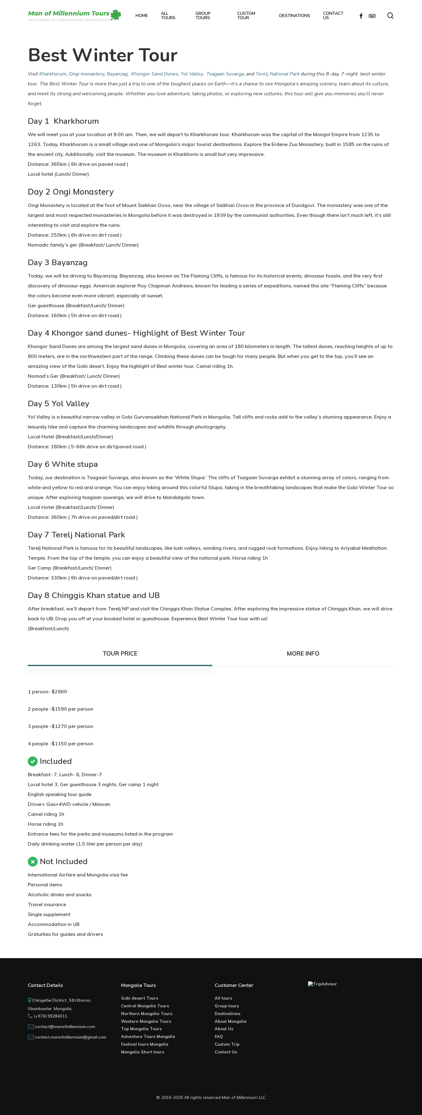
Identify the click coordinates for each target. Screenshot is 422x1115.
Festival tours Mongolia (144, 1044)
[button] (120, 653)
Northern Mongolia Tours (146, 1013)
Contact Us (226, 1051)
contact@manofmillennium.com (65, 1026)
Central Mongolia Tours (145, 1005)
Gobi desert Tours (139, 998)
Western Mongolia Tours (146, 1021)
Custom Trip (227, 1044)
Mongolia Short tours (142, 1051)
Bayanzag (117, 74)
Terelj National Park (277, 74)
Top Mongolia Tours (141, 1028)
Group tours (227, 1005)
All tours (223, 998)
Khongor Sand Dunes (154, 74)
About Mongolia (231, 1021)
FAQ (219, 1036)
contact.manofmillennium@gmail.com (70, 1037)
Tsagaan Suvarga (225, 74)
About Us (224, 1028)
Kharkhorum (52, 74)
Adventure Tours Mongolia (148, 1036)
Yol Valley (192, 74)
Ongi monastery (86, 74)
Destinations (227, 1013)
